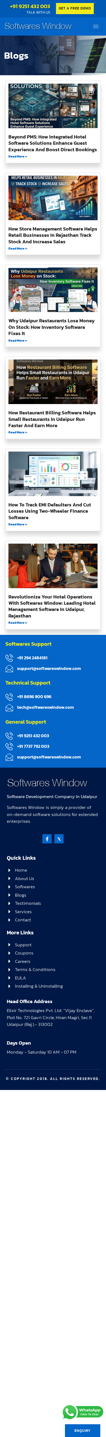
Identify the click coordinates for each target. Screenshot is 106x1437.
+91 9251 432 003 (30, 6)
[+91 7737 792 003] (9, 746)
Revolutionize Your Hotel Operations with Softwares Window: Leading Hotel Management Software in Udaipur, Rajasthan (52, 606)
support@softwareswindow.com (49, 668)
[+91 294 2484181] (9, 658)
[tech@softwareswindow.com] (9, 707)
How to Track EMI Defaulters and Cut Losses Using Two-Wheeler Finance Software (49, 511)
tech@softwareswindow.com (45, 707)
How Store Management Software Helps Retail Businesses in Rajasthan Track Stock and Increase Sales (52, 235)
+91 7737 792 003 (33, 746)
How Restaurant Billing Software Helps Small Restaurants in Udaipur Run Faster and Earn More (52, 419)
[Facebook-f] (47, 838)
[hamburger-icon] (96, 26)
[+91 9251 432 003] (9, 736)
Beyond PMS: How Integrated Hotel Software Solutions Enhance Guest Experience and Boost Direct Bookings (52, 143)
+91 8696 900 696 (34, 696)
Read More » (17, 156)
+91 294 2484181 (32, 657)
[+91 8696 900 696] (9, 697)
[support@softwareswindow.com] (9, 668)
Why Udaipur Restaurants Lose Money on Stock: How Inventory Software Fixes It (51, 327)
